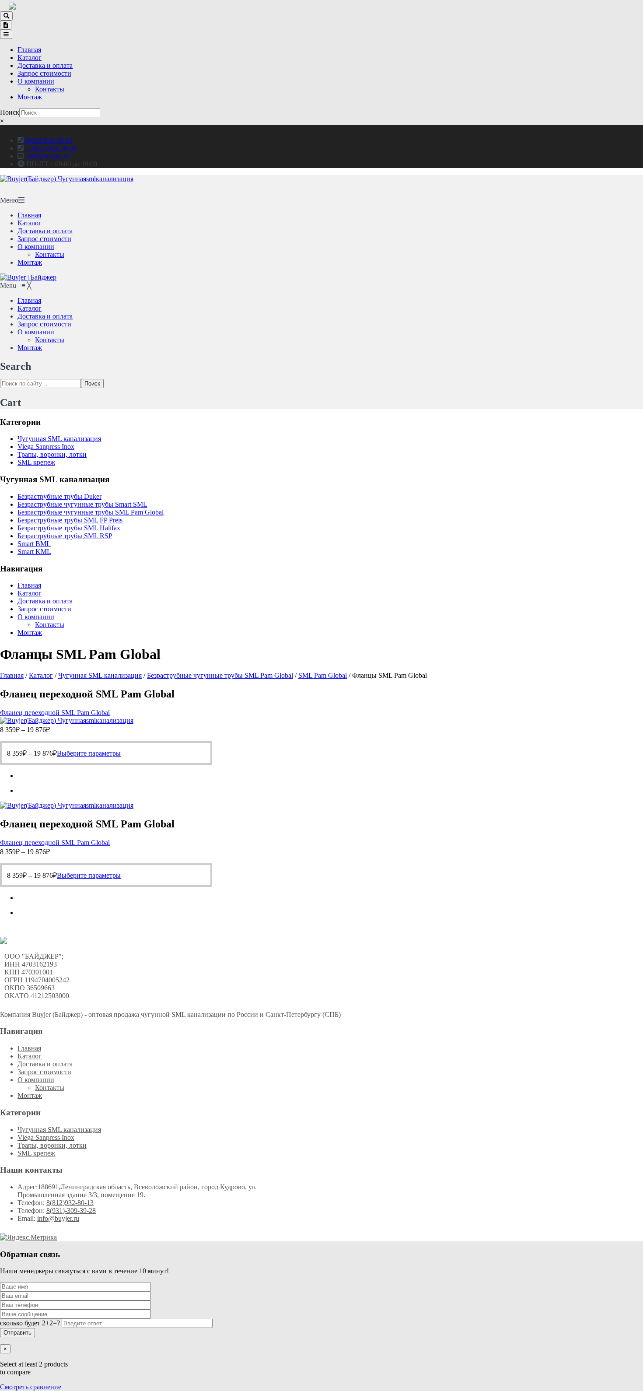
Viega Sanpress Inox (45, 446)
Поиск (9, 112)
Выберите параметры (89, 753)
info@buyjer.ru (48, 156)
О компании (35, 81)
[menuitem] (29, 300)
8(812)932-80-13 (48, 140)
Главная (29, 49)
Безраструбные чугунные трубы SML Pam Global (90, 512)
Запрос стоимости (44, 73)
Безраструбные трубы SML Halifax (68, 528)
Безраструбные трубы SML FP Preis (69, 520)
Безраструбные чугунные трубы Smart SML (82, 504)
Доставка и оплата (45, 65)
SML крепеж (36, 462)
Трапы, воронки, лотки (52, 454)
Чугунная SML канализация (59, 438)
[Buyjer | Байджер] (28, 277)
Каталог (29, 57)
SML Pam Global (322, 675)
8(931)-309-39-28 (71, 1210)
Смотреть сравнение (30, 1387)
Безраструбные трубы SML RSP (64, 536)
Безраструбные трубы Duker (59, 496)
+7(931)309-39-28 (50, 148)
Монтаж (29, 97)
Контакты (49, 89)
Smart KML (34, 551)
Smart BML (34, 543)
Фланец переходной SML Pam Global (55, 712)
